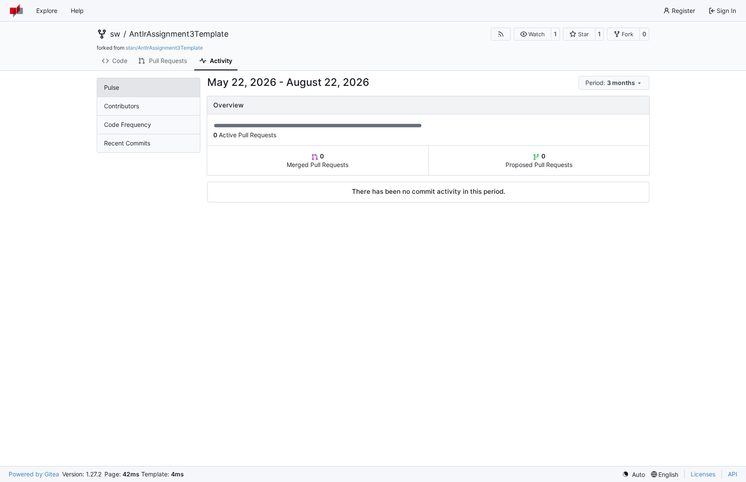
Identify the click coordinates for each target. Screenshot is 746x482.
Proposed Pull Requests (539, 160)
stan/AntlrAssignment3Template (164, 47)
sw (115, 34)
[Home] (16, 11)
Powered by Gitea (34, 474)
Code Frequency (127, 124)
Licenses (703, 474)
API (732, 474)
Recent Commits (127, 143)
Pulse (111, 87)
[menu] (613, 83)
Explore (46, 10)
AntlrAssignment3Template (178, 34)
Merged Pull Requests (317, 160)
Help (77, 10)
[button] (532, 34)
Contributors (121, 106)
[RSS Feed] (501, 34)
